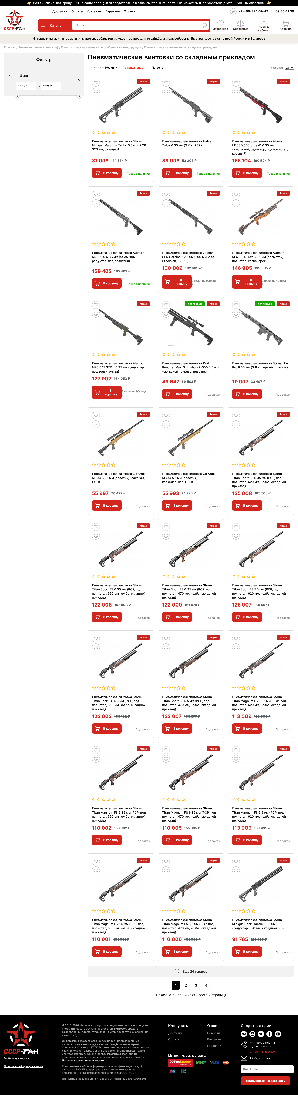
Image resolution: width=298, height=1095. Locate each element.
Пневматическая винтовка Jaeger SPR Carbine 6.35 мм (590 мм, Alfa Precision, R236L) (188, 257)
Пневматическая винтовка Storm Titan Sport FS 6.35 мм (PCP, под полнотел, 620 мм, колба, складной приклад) (259, 480)
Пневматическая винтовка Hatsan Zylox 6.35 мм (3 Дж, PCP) (187, 143)
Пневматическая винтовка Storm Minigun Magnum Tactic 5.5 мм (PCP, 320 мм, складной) (119, 145)
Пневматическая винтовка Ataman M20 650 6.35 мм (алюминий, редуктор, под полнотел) (118, 257)
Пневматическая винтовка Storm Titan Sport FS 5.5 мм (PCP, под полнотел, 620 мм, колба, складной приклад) (259, 591)
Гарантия (113, 11)
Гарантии (214, 1046)
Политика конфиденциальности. (83, 1060)
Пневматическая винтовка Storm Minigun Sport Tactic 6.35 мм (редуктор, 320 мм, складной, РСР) (259, 924)
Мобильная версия (16, 1058)
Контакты (94, 11)
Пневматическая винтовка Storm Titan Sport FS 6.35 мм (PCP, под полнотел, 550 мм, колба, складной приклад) (119, 591)
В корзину (111, 173)
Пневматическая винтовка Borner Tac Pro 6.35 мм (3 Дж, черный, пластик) (260, 365)
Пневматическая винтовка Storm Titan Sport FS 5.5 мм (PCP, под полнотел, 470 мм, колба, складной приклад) (189, 703)
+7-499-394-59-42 (253, 11)
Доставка (59, 11)
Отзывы (130, 11)
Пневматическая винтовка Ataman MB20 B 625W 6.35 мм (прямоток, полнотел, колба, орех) (258, 257)
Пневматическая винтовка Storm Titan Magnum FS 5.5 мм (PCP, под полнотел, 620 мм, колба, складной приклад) (259, 814)
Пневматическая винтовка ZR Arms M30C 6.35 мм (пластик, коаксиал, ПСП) (118, 478)
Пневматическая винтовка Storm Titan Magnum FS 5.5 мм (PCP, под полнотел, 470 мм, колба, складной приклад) (189, 926)
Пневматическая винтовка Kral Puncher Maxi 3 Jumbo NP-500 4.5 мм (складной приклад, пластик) (190, 367)
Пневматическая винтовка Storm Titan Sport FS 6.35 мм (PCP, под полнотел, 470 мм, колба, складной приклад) (189, 591)
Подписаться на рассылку (265, 1080)
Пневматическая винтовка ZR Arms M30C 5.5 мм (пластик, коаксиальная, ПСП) (188, 478)
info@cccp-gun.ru (260, 1058)
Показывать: (276, 67)
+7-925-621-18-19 (261, 1047)
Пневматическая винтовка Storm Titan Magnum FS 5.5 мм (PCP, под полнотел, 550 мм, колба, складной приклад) (119, 926)
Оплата (77, 11)
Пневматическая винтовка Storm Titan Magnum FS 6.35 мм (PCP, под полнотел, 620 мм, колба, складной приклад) (259, 703)
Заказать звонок (263, 1051)
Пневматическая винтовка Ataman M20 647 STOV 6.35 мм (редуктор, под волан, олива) (118, 367)
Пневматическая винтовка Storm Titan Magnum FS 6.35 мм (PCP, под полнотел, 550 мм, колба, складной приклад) (119, 814)
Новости (213, 1033)
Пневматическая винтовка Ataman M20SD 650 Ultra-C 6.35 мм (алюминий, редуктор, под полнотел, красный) (260, 147)
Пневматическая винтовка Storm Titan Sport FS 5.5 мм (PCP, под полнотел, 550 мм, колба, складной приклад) (119, 703)
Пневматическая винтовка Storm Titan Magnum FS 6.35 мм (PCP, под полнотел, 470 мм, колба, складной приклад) (189, 814)
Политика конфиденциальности (23, 1066)
